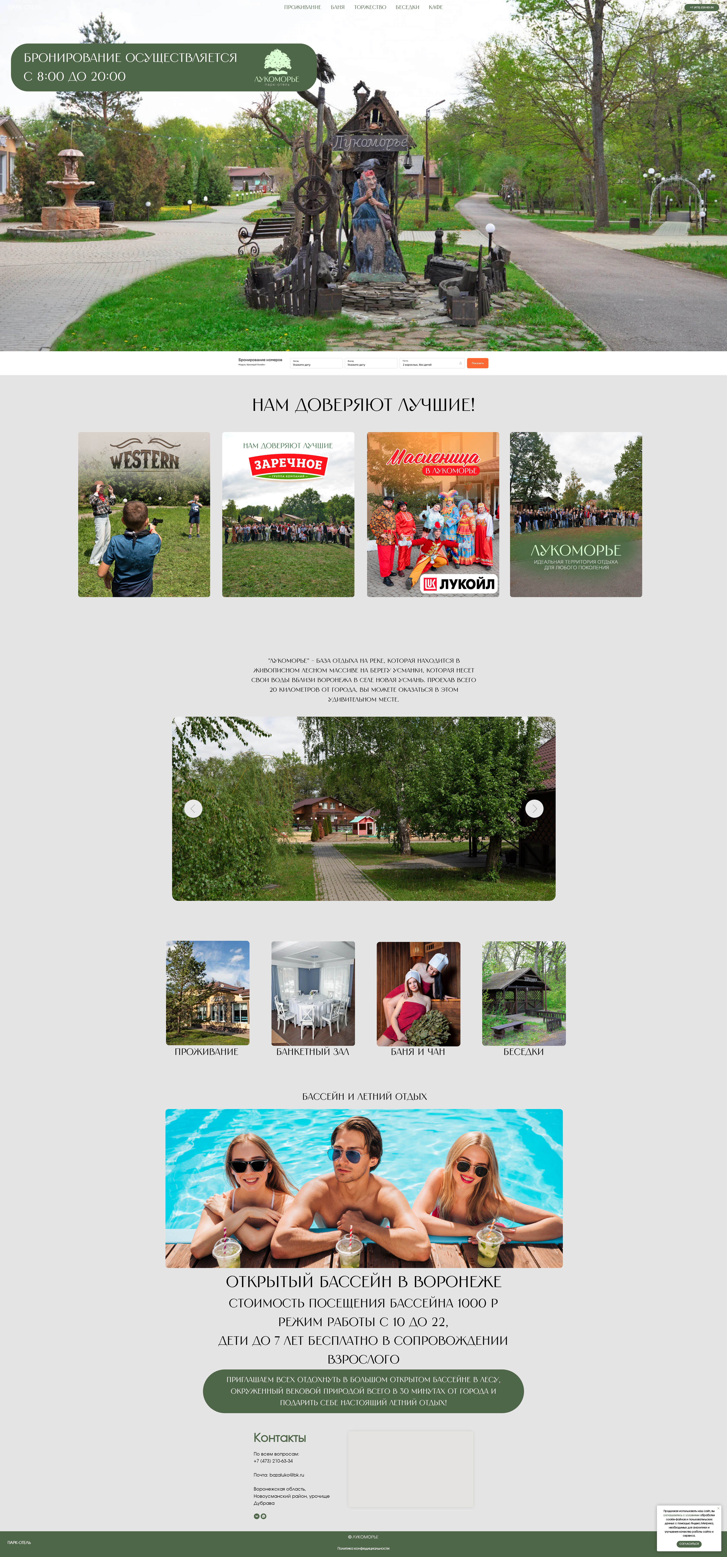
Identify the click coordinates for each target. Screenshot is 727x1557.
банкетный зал (312, 1052)
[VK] (675, 7)
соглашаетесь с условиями (681, 1515)
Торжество (370, 7)
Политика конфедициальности (363, 1548)
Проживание (206, 1052)
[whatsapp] (263, 1516)
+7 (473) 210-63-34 (273, 1461)
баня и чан (418, 1052)
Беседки (407, 7)
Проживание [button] (302, 7)
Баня (338, 7)
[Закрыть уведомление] (718, 1508)
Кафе (436, 7)
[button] (576, 514)
